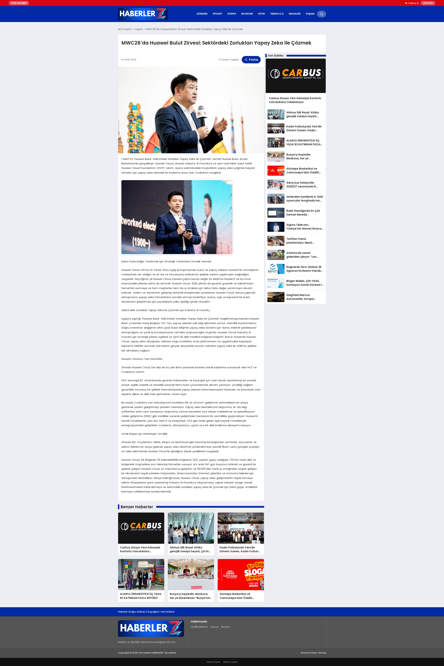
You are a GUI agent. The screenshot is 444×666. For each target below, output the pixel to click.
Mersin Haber (213, 661)
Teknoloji (277, 13)
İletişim (225, 627)
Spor (261, 13)
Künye (215, 627)
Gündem (202, 13)
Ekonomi (247, 13)
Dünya (232, 13)
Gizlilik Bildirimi (199, 627)
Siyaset (217, 13)
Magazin (295, 13)
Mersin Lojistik (230, 661)
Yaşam (310, 13)
